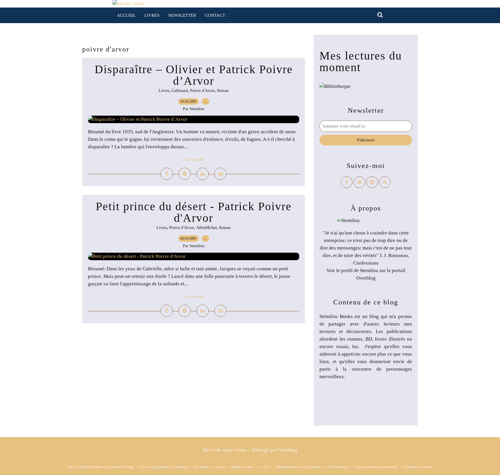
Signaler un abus (243, 467)
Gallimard (179, 90)
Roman (223, 90)
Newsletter (182, 15)
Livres (151, 15)
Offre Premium (337, 467)
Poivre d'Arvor (202, 90)
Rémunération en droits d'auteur (299, 467)
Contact (215, 15)
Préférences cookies (417, 467)
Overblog (287, 450)
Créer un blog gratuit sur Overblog (163, 467)
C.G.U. (266, 467)
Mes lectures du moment (360, 61)
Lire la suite (193, 159)
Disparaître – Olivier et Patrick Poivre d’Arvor (194, 75)
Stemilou (369, 270)
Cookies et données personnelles (376, 467)
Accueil (126, 15)
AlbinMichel (206, 228)
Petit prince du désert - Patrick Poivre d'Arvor (194, 212)
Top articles (201, 467)
